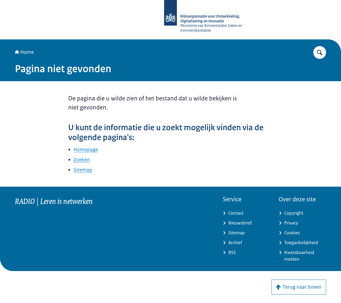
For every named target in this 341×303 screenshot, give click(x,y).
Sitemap (83, 170)
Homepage (86, 149)
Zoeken (82, 160)
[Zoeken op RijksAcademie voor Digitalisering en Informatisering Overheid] (319, 52)
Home (27, 52)
